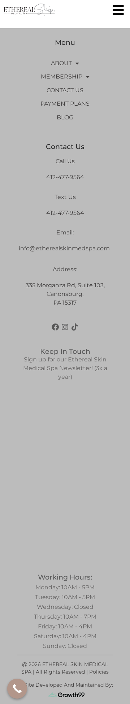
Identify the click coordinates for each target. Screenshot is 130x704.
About (61, 63)
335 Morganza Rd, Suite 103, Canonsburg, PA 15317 (65, 294)
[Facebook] (55, 325)
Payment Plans (65, 103)
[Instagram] (65, 325)
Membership (61, 76)
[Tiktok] (74, 325)
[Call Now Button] (17, 689)
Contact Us (65, 90)
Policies (99, 672)
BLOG (65, 117)
